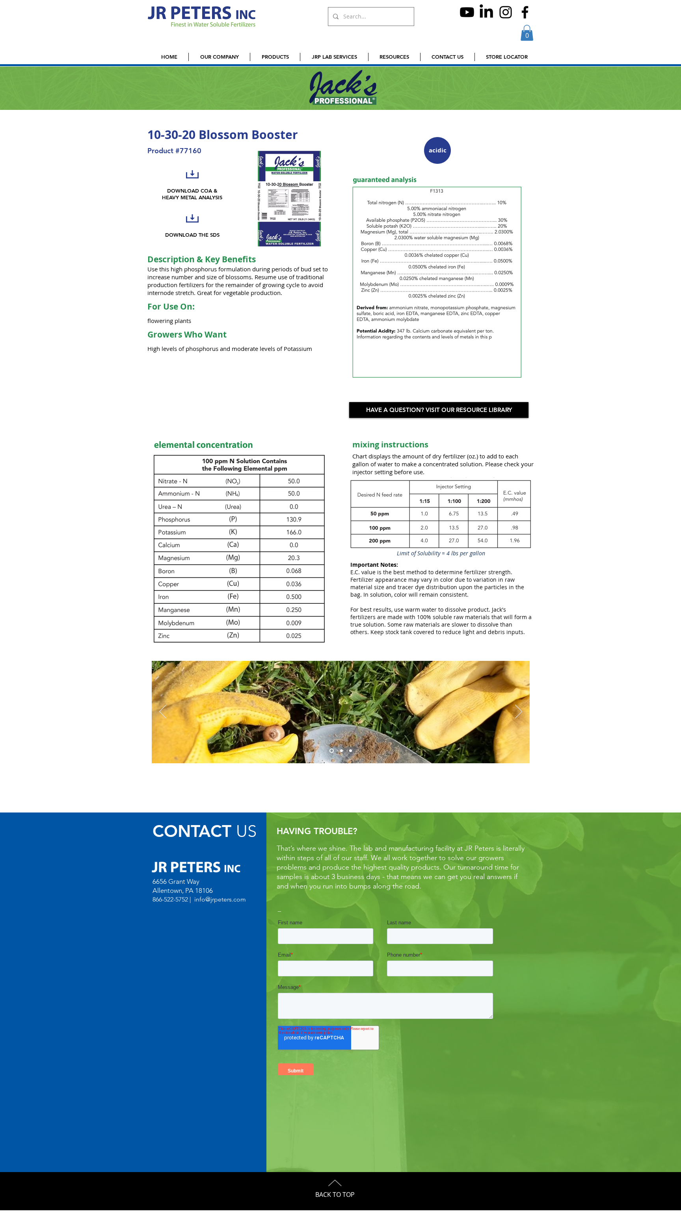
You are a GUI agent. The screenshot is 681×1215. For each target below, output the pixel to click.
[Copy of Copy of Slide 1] (330, 750)
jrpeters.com (228, 899)
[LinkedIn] (486, 12)
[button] (527, 33)
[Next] (518, 712)
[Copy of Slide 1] (350, 750)
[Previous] (162, 712)
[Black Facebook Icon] (525, 12)
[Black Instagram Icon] (505, 12)
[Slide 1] (341, 750)
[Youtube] (467, 12)
